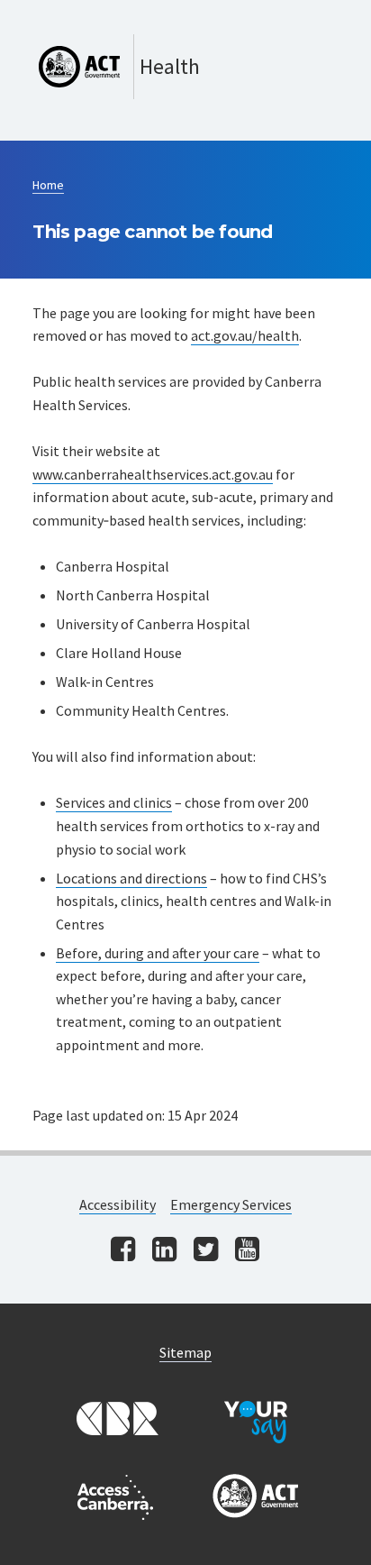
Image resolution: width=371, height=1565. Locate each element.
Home (48, 185)
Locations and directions (131, 878)
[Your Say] (256, 1419)
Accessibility (117, 1204)
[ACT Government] (256, 1497)
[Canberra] (115, 1419)
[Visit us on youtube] (247, 1251)
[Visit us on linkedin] (164, 1251)
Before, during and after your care (157, 953)
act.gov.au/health (245, 335)
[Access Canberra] (115, 1497)
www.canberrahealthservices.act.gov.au (152, 474)
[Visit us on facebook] (123, 1251)
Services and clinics (114, 802)
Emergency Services (231, 1204)
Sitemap (185, 1352)
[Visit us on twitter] (206, 1251)
